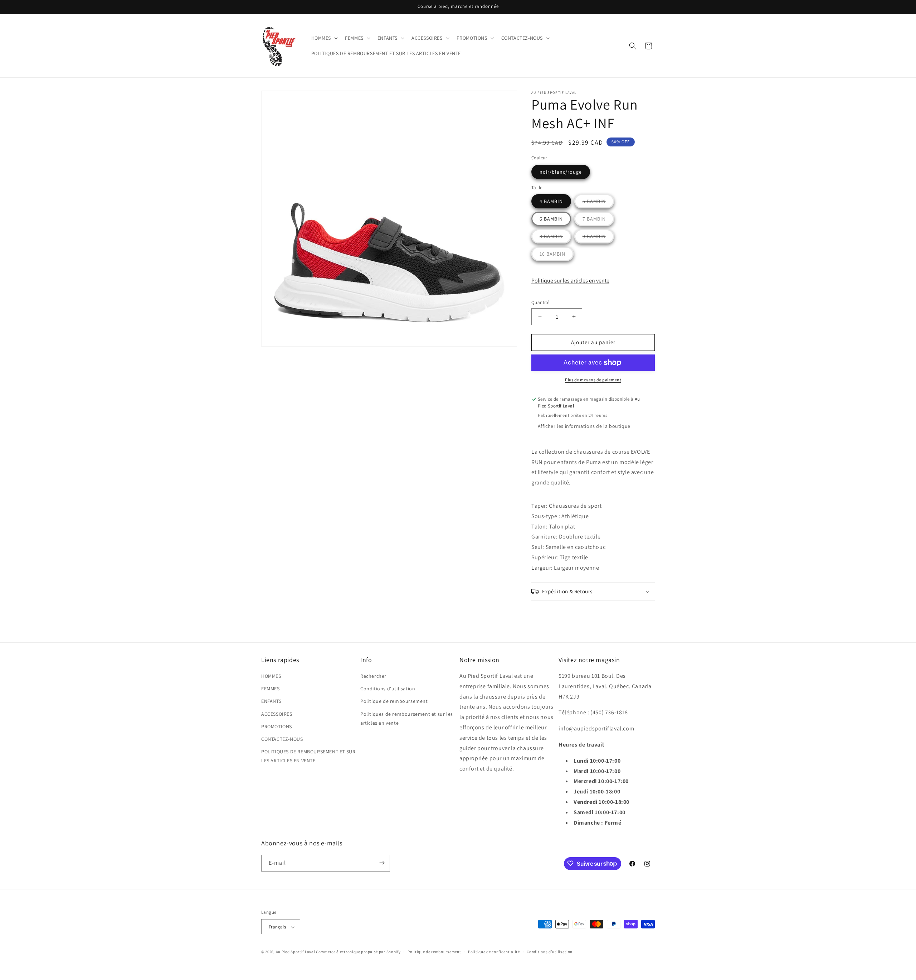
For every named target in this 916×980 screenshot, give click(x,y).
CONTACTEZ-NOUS (282, 739)
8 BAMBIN (555, 238)
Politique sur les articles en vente (570, 280)
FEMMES (270, 689)
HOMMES (271, 676)
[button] (324, 37)
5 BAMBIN (598, 203)
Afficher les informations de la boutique (584, 426)
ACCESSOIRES (276, 714)
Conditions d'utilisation (387, 689)
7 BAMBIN (598, 220)
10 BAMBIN (557, 255)
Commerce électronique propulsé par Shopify (358, 952)
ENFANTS (271, 701)
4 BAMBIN (551, 201)
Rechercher (373, 676)
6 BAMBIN (551, 219)
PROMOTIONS (276, 726)
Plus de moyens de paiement (593, 379)
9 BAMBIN (598, 238)
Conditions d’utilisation (549, 951)
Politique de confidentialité (494, 951)
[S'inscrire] (382, 862)
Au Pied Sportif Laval (295, 952)
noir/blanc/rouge (561, 172)
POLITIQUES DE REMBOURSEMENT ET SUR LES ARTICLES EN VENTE (308, 756)
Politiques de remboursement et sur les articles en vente (406, 718)
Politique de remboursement (394, 701)
